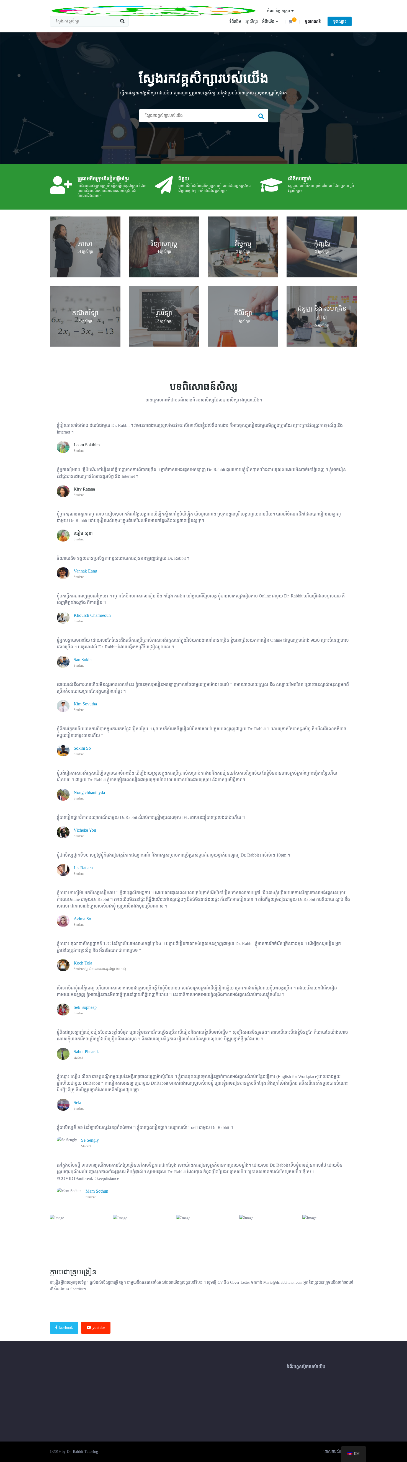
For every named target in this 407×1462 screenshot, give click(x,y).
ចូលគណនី (313, 21)
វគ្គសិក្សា (252, 21)
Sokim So (82, 748)
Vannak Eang (85, 571)
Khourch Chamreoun (92, 615)
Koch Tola (83, 963)
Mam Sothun (97, 1191)
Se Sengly (90, 1140)
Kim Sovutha (85, 704)
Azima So (82, 918)
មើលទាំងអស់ (85, 248)
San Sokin (83, 659)
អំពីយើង (268, 21)
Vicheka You (85, 830)
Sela (77, 1102)
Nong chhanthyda (89, 792)
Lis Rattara (83, 867)
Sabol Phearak (86, 1051)
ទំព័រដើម (235, 21)
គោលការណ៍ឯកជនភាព (340, 1452)
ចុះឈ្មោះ (339, 21)
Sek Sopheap (85, 1007)
